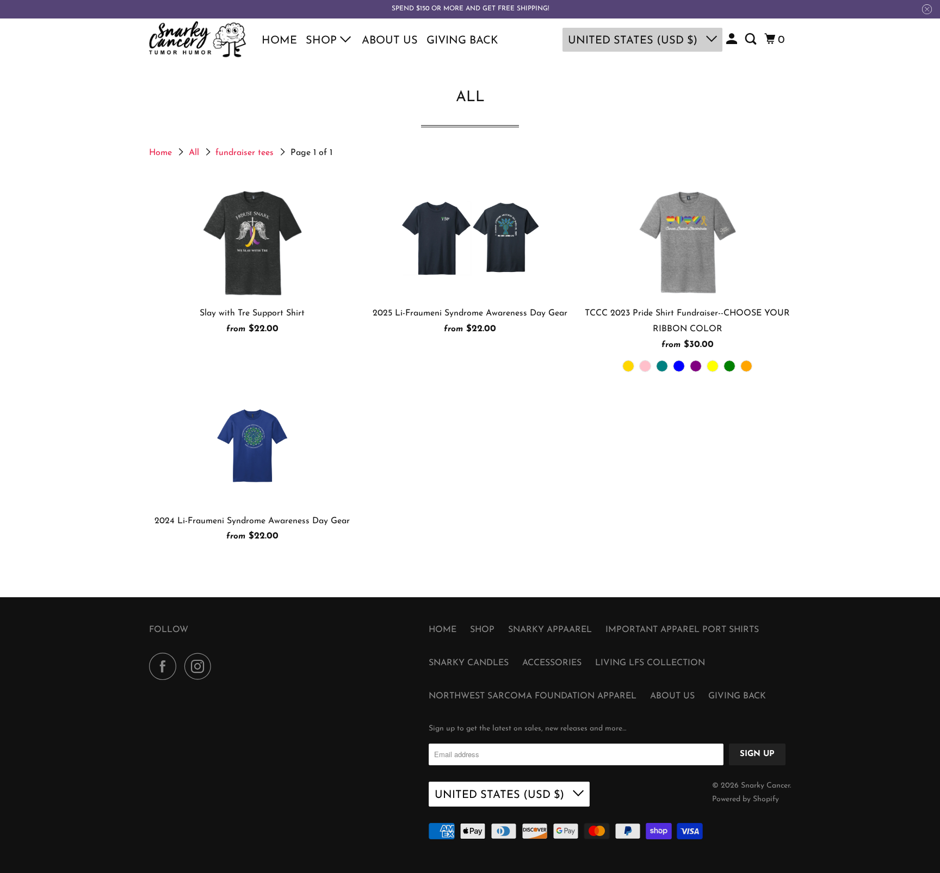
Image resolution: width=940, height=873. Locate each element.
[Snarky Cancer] (198, 39)
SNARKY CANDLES (469, 663)
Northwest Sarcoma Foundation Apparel (532, 696)
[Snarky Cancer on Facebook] (165, 666)
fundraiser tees (245, 152)
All (195, 152)
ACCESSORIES (552, 663)
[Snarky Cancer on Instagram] (200, 666)
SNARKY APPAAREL (550, 630)
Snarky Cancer (765, 786)
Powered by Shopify (745, 799)
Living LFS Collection (650, 663)
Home (279, 40)
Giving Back (462, 40)
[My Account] (732, 40)
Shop (323, 40)
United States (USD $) (634, 40)
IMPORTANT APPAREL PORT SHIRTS (682, 630)
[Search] (751, 40)
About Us (390, 40)
